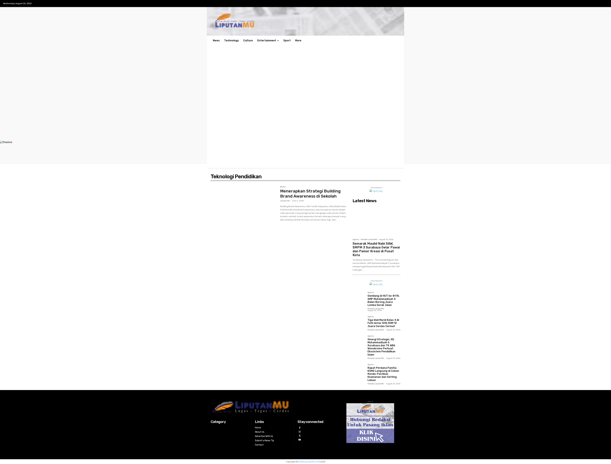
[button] (4, 93)
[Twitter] (300, 436)
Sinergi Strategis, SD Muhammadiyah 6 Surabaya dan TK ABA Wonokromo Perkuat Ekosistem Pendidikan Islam (381, 347)
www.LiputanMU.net (309, 462)
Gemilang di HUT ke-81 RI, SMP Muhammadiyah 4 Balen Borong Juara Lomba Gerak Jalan (383, 300)
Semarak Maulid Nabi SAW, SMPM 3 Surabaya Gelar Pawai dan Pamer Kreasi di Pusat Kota (376, 249)
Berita (282, 187)
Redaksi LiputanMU (369, 239)
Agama (356, 239)
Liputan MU (285, 201)
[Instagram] (300, 432)
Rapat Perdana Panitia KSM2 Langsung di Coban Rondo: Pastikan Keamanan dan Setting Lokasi (383, 374)
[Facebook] (300, 428)
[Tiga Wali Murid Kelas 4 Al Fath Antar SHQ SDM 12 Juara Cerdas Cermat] (359, 322)
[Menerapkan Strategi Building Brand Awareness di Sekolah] (244, 208)
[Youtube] (300, 440)
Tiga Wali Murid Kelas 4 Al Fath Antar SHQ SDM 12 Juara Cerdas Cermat (383, 323)
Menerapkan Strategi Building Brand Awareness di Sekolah (310, 194)
